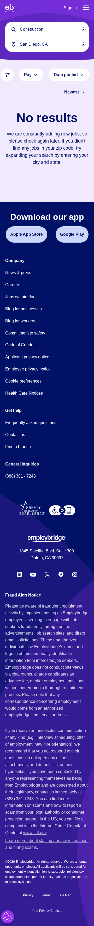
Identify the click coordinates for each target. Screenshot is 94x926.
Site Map (65, 895)
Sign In (70, 8)
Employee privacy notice (28, 369)
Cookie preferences (23, 381)
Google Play (72, 234)
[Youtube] (33, 574)
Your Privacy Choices (47, 911)
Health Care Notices (24, 393)
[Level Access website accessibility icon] (62, 510)
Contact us (15, 434)
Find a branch (18, 446)
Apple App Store (26, 234)
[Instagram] (74, 574)
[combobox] (47, 44)
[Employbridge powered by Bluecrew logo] (47, 538)
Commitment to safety (25, 333)
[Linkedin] (19, 574)
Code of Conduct (21, 345)
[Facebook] (61, 574)
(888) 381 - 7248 (20, 476)
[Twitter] (47, 574)
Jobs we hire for (19, 297)
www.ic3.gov (34, 832)
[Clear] (83, 29)
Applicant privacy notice (27, 357)
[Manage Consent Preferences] (7, 916)
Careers (12, 284)
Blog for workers (20, 321)
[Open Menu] (86, 8)
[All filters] (7, 75)
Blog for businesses (23, 309)
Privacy (28, 895)
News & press (18, 272)
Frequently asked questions (30, 422)
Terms (46, 895)
